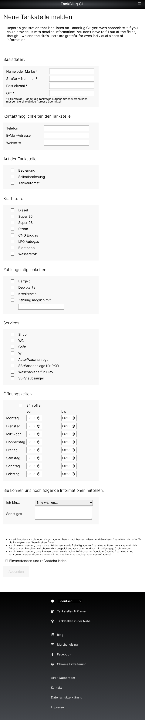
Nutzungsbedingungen (79, 554)
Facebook (64, 654)
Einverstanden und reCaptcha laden (38, 561)
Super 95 (25, 216)
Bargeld (24, 281)
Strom (23, 229)
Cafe (22, 347)
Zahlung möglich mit (34, 300)
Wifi (21, 353)
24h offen (34, 405)
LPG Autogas (28, 242)
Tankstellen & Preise (71, 611)
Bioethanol (26, 248)
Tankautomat (29, 183)
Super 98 (25, 223)
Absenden (16, 572)
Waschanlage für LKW (35, 372)
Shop (22, 334)
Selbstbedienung (31, 177)
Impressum (58, 707)
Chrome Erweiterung (71, 664)
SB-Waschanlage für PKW (38, 366)
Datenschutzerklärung (46, 554)
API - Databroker (63, 678)
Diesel (23, 210)
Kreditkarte (27, 294)
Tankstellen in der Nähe (73, 621)
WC (21, 341)
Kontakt (56, 687)
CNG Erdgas (28, 235)
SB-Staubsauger (31, 378)
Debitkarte (26, 287)
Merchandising (67, 644)
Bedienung (26, 170)
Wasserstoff (28, 254)
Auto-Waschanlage (33, 360)
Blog (60, 635)
